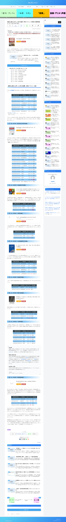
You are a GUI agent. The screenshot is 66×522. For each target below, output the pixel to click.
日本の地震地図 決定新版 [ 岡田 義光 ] (23, 38)
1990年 (26, 357)
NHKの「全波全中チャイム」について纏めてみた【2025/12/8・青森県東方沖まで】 (52, 204)
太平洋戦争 (23, 359)
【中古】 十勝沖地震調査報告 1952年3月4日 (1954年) (26, 217)
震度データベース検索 (12, 112)
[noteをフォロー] (24, 439)
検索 (45, 20)
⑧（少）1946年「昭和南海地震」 (17, 81)
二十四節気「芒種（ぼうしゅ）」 (51, 191)
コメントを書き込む (24, 509)
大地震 (35, 359)
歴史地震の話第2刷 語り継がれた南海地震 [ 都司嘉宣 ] (26, 381)
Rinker (20, 128)
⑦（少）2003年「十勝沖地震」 (17, 79)
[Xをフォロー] (22, 439)
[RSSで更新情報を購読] (28, 439)
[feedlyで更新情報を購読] (26, 439)
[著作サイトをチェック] (20, 439)
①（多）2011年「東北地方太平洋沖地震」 (19, 70)
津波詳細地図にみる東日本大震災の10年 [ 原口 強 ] (25, 127)
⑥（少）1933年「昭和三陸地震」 (17, 78)
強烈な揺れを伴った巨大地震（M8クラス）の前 (18, 68)
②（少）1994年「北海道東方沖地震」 (18, 71)
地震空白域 (29, 360)
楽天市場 (23, 41)
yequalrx (53, 181)
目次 (23, 65)
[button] (32, 26)
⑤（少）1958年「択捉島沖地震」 (17, 76)
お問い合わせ (58, 519)
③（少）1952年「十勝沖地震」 (17, 73)
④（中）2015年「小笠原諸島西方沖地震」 (19, 74)
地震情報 (9, 429)
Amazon (18, 41)
